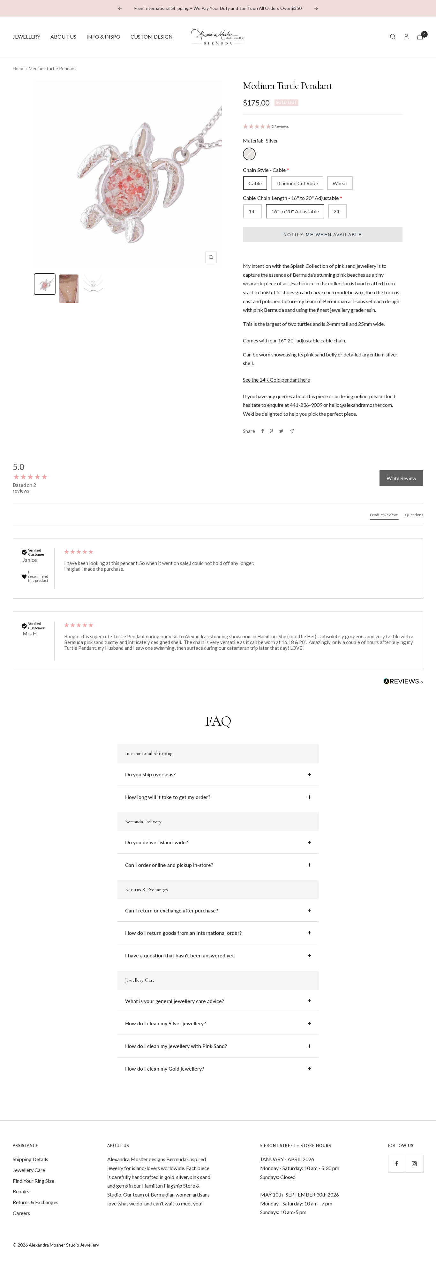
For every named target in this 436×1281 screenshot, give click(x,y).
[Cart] (420, 36)
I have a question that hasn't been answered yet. (180, 955)
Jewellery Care (29, 1170)
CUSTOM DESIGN (152, 36)
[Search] (393, 37)
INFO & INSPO (103, 36)
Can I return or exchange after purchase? (171, 910)
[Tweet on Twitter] (281, 431)
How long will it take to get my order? (167, 797)
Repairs (21, 1191)
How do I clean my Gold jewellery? (164, 1068)
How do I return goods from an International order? (183, 933)
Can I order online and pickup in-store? (169, 865)
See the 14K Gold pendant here (276, 380)
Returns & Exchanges (35, 1202)
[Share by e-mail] (292, 431)
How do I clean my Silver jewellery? (165, 1023)
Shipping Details (30, 1159)
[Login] (406, 36)
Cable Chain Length (291, 198)
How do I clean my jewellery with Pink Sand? (176, 1046)
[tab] (384, 516)
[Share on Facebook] (262, 431)
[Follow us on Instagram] (414, 1163)
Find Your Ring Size (33, 1181)
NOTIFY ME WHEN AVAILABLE (322, 234)
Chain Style (264, 170)
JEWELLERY (26, 36)
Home (19, 68)
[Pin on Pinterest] (271, 431)
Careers (21, 1213)
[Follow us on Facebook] (397, 1163)
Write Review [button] (401, 478)
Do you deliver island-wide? (156, 842)
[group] (32, 471)
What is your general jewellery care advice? (174, 1001)
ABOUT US (63, 36)
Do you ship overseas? (150, 774)
